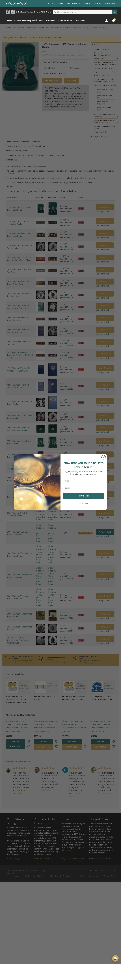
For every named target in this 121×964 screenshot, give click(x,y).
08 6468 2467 (110, 3)
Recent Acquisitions (29, 21)
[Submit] (114, 12)
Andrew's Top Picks (13, 21)
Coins (41, 21)
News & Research (73, 3)
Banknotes (50, 21)
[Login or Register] (107, 21)
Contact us (97, 3)
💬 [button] (115, 958)
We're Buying (80, 21)
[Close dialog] (104, 457)
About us (87, 3)
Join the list (84, 495)
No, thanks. (83, 503)
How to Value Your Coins (54, 3)
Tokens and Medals (65, 21)
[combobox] (85, 12)
